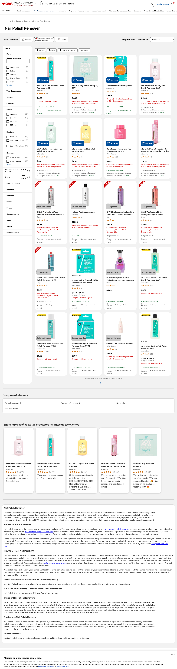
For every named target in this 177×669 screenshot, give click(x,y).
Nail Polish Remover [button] (68, 50)
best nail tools (51, 638)
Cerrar (172, 654)
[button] (17, 54)
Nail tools (120, 403)
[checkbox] (17, 67)
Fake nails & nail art (69, 403)
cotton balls (31, 638)
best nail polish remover (14, 638)
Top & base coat (12, 403)
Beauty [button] (41, 50)
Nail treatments (11, 408)
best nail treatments (67, 638)
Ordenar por (143, 39)
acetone (40, 638)
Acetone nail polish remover (117, 529)
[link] (46, 93)
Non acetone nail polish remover (39, 531)
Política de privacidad (46, 666)
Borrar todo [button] (84, 50)
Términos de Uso (62, 666)
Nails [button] (53, 50)
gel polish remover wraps (55, 563)
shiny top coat (83, 638)
